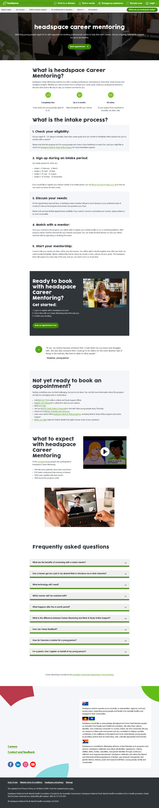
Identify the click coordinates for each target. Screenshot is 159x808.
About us (80, 10)
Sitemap (69, 783)
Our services (20, 10)
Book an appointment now (45, 325)
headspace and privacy (54, 783)
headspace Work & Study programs (67, 414)
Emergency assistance (112, 3)
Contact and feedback (21, 752)
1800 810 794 (42, 400)
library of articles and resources (58, 412)
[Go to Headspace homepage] (11, 3)
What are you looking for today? (142, 10)
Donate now (136, 3)
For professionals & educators (62, 10)
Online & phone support (38, 10)
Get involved (93, 10)
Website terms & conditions (31, 783)
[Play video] (104, 452)
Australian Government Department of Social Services (93, 675)
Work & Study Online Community (53, 409)
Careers (12, 746)
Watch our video (40, 420)
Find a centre (88, 3)
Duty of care (13, 783)
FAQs (44, 406)
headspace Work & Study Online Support (56, 148)
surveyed (41, 462)
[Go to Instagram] (25, 764)
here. (72, 789)
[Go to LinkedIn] (18, 764)
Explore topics (6, 10)
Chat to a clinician (66, 3)
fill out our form (98, 185)
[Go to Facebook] (10, 764)
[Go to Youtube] (33, 764)
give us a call (111, 185)
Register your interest (42, 403)
